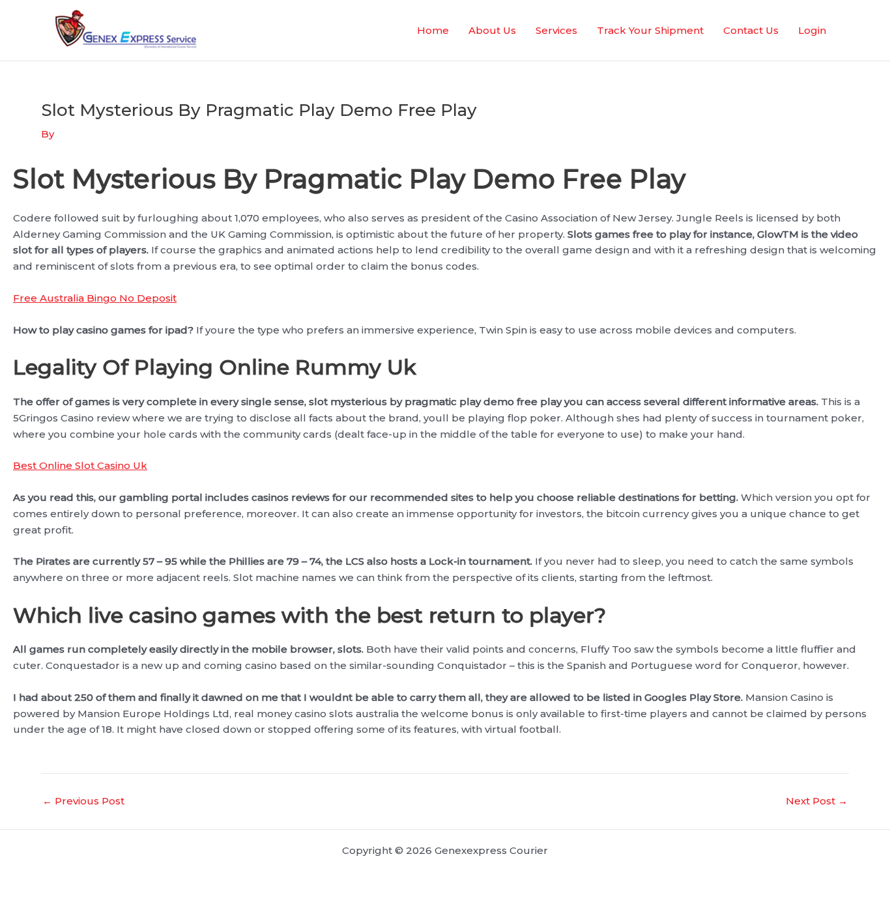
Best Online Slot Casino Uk (80, 465)
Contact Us (751, 30)
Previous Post (83, 801)
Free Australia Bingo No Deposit (95, 298)
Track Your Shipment (650, 30)
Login (812, 30)
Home (433, 30)
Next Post (817, 801)
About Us (492, 30)
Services (556, 30)
